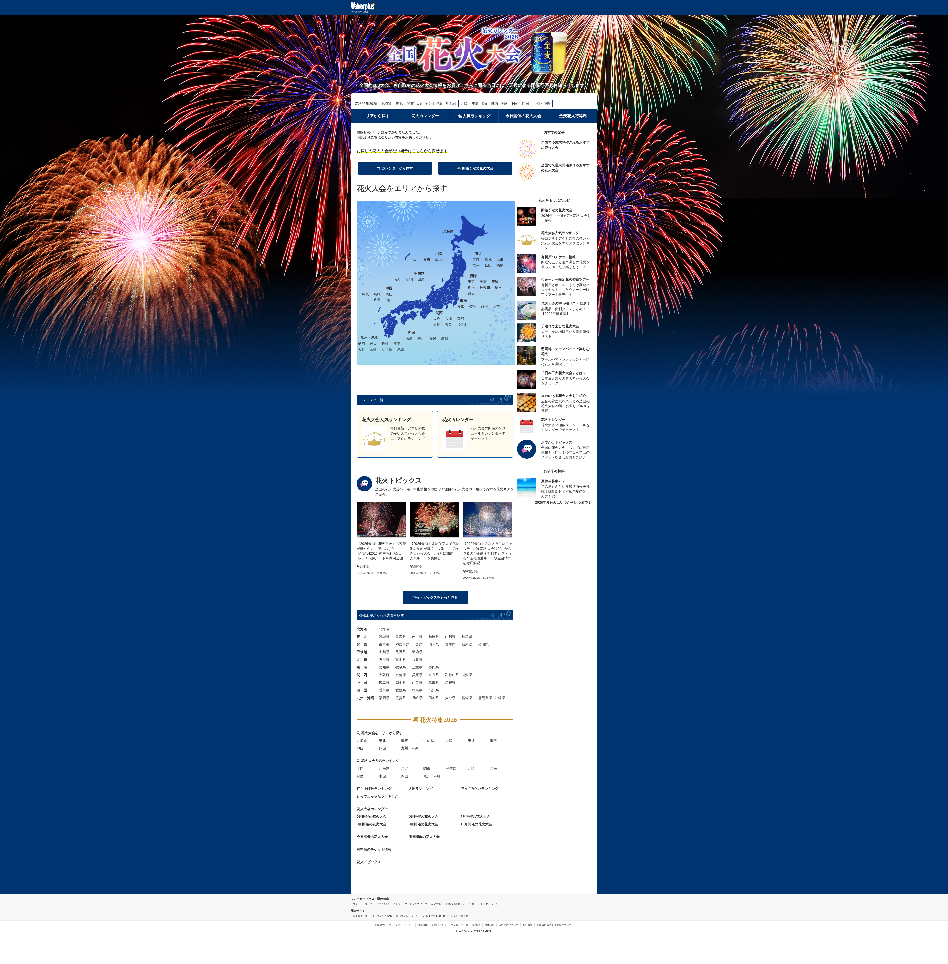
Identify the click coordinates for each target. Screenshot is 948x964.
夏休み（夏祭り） (455, 904)
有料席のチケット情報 (374, 849)
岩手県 (417, 636)
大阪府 (384, 674)
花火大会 (436, 904)
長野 (397, 279)
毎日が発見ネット (463, 916)
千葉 (439, 104)
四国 (525, 103)
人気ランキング (476, 116)
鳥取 (365, 294)
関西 (494, 103)
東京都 (384, 644)
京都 (460, 318)
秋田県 (434, 636)
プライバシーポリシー (401, 925)
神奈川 (429, 104)
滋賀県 (467, 674)
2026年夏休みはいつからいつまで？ (563, 502)
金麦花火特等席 (573, 115)
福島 (499, 265)
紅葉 (471, 904)
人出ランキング (421, 788)
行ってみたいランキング (479, 788)
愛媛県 (400, 690)
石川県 (384, 659)
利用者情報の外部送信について (554, 925)
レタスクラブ (360, 916)
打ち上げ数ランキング (374, 788)
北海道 (386, 103)
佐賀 (373, 343)
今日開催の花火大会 (523, 115)
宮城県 (384, 636)
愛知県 (384, 667)
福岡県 (384, 697)
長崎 (385, 343)
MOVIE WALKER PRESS (435, 916)
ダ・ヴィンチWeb (382, 916)
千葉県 (417, 644)
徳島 (409, 338)
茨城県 (483, 644)
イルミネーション (488, 904)
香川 (420, 338)
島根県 (450, 682)
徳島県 (417, 690)
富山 (438, 259)
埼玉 (498, 287)
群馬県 (450, 644)
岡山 (389, 294)
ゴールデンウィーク (416, 904)
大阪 (504, 104)
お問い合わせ (439, 925)
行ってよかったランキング (377, 796)
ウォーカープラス (363, 904)
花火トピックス (369, 861)
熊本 (397, 343)
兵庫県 (417, 674)
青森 (476, 259)
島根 (377, 294)
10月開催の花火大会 (476, 824)
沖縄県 (500, 697)
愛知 (485, 104)
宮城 (488, 259)
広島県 (384, 682)
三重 (496, 306)
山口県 (417, 682)
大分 (361, 349)
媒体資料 (489, 925)
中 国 (362, 682)
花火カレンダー (425, 115)
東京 (420, 104)
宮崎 (373, 349)
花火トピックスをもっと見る (435, 597)
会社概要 (528, 925)
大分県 (450, 697)
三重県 (417, 667)
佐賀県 (400, 697)
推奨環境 (423, 925)
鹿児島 (387, 349)
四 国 (362, 690)
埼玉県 (434, 644)
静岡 (484, 306)
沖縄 (400, 349)
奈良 (448, 324)
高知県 (434, 690)
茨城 (495, 281)
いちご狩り (383, 904)
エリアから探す (376, 115)
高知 (444, 338)
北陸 (464, 103)
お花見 (397, 904)
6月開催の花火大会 (423, 816)
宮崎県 (467, 697)
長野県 (400, 651)
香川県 (384, 690)
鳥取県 (434, 682)
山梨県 (384, 651)
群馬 (471, 293)
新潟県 (417, 651)
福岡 (361, 343)
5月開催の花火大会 (371, 816)
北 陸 (362, 659)
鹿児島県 (485, 697)
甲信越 (451, 103)
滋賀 (436, 324)
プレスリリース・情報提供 (465, 925)
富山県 (400, 659)
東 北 (362, 636)
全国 (360, 768)
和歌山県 (452, 674)
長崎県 (417, 697)
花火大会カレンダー (372, 808)
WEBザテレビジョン (407, 916)
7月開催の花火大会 (475, 816)
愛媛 (432, 338)
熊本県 (434, 697)
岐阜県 (400, 667)
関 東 (362, 644)
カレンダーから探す (397, 168)
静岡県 (434, 667)
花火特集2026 (366, 103)
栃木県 (467, 644)
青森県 (400, 636)
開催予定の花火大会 (477, 168)
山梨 (421, 279)
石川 (426, 259)
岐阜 (472, 306)
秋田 (488, 265)
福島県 (467, 636)
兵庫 (448, 318)
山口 (389, 299)
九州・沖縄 (541, 103)
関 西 (362, 674)
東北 (399, 103)
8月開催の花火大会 (371, 824)
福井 (414, 259)
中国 (514, 103)
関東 (410, 103)
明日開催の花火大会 (424, 836)
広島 (377, 299)
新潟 (409, 279)
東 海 (362, 667)
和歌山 (462, 324)
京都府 (400, 674)
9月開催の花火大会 (423, 824)
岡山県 (400, 682)
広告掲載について (508, 925)
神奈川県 (402, 644)
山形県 (450, 636)
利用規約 (380, 925)
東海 (475, 103)
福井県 (417, 659)
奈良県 (434, 674)
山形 (499, 259)
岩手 (476, 265)
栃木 (471, 287)
